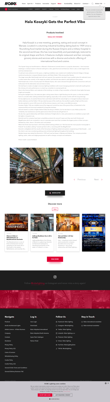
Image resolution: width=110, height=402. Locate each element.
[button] (55, 399)
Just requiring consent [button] (63, 395)
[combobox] (106, 383)
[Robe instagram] (55, 277)
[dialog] (55, 391)
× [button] (108, 383)
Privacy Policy (66, 391)
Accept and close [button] (45, 395)
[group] (55, 193)
